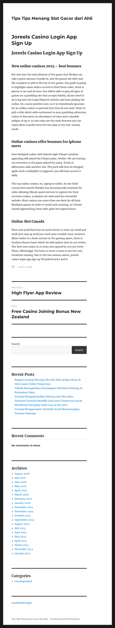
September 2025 (24, 519)
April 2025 (21, 540)
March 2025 (22, 544)
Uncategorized (23, 581)
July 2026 (20, 477)
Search (16, 343)
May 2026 (20, 486)
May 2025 (20, 536)
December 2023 (24, 549)
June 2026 (21, 481)
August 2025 (22, 523)
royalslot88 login (22, 602)
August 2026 (22, 473)
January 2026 (22, 502)
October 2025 (23, 515)
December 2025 (24, 507)
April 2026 (21, 490)
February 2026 (23, 498)
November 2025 (24, 511)
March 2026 (22, 494)
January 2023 (22, 553)
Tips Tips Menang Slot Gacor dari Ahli (52, 18)
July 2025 (20, 528)
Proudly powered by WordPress (65, 619)
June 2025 (21, 532)
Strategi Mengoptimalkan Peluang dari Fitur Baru (44, 396)
